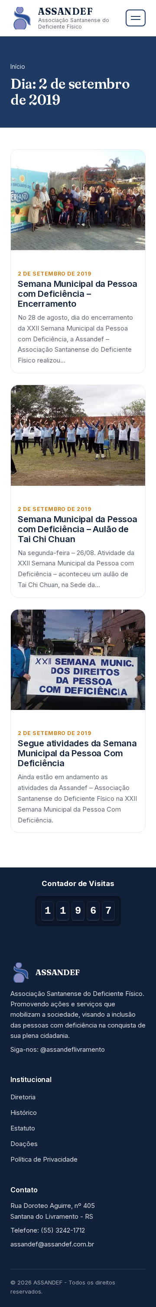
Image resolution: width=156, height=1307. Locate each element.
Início (17, 66)
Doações (24, 1144)
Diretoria (23, 1097)
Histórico (23, 1113)
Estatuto (22, 1128)
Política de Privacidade (44, 1159)
